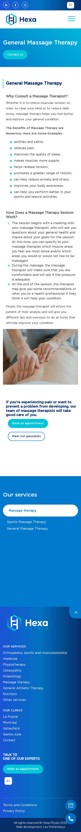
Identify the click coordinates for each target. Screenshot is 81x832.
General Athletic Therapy (23, 688)
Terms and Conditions (20, 805)
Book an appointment (28, 423)
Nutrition (10, 694)
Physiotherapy (14, 664)
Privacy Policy (14, 811)
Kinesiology (12, 676)
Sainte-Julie (12, 734)
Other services (14, 699)
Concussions (16, 575)
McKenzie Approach (23, 582)
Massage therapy (22, 510)
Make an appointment (23, 769)
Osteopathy (12, 670)
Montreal (10, 722)
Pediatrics (14, 555)
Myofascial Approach (23, 568)
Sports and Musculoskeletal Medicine (36, 535)
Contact (9, 740)
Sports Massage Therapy (26, 522)
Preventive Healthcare (24, 548)
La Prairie (10, 716)
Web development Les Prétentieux (40, 827)
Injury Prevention (20, 562)
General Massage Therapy (27, 528)
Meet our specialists (26, 436)
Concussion (15, 542)
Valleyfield (11, 728)
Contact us (15, 54)
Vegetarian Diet (19, 586)
